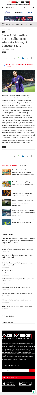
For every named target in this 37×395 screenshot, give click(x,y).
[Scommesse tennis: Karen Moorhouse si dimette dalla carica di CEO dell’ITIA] (6, 222)
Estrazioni (24, 25)
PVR (13, 25)
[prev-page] (3, 230)
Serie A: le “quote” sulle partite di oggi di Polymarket (17, 250)
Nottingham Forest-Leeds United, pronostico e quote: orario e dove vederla (17, 264)
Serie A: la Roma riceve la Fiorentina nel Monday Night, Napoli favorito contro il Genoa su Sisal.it (22, 204)
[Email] (27, 59)
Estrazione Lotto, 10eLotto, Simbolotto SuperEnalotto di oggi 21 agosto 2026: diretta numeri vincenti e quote (22, 194)
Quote (31, 25)
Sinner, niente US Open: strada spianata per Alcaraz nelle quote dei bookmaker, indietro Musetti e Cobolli (23, 213)
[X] (11, 8)
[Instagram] (5, 8)
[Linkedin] (7, 8)
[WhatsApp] (18, 59)
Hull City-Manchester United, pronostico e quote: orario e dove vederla (18, 280)
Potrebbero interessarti (9, 166)
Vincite (8, 25)
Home (3, 30)
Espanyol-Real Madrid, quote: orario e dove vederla (17, 294)
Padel (17, 25)
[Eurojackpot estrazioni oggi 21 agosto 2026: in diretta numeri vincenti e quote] (6, 184)
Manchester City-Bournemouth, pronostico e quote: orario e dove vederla (17, 257)
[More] (32, 59)
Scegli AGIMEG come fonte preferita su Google (19, 66)
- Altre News (23, 166)
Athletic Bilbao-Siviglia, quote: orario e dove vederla (17, 307)
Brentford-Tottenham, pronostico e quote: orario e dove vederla (18, 272)
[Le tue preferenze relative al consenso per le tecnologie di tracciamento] (33, 391)
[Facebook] (3, 8)
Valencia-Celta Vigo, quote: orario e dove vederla (16, 300)
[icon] (10, 386)
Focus (8, 30)
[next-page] (6, 230)
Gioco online (3, 25)
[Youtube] (13, 8)
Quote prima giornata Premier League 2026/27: (16, 288)
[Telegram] (9, 8)
